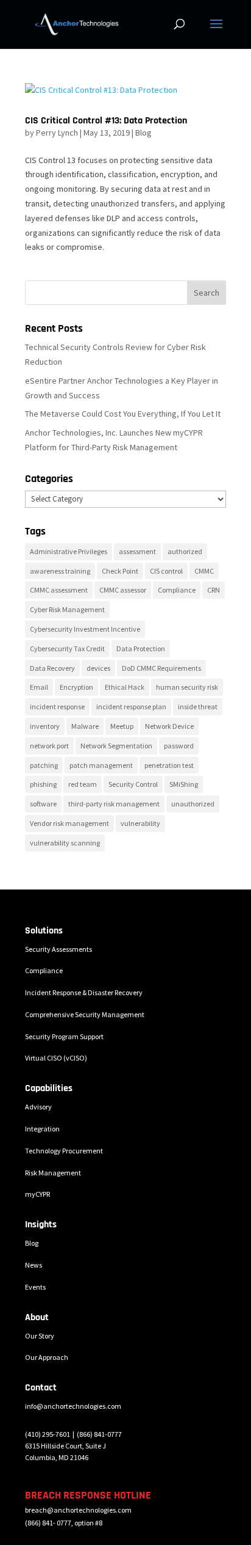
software (43, 803)
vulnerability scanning (65, 842)
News (33, 1264)
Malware (85, 726)
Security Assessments (58, 949)
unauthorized (192, 803)
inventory (45, 726)
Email (39, 687)
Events (35, 1286)
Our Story (39, 1335)
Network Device (169, 726)
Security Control (133, 784)
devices (98, 668)
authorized (185, 551)
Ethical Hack (124, 687)
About (37, 1317)
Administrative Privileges (68, 551)
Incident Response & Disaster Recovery (84, 992)
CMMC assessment (59, 589)
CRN (213, 589)
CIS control (166, 570)
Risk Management (53, 1172)
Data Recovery (52, 668)
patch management (101, 765)
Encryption (76, 687)
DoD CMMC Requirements (161, 668)
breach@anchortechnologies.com (78, 1509)
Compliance (177, 589)
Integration (42, 1128)
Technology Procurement (64, 1150)
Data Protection (140, 648)
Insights (41, 1224)
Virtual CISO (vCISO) (56, 1057)
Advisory (38, 1106)
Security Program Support (64, 1036)
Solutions (44, 930)
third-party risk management (114, 803)
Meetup (121, 726)
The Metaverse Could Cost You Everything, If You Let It (123, 413)
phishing (43, 784)
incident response (57, 706)
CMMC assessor (122, 589)
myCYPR (37, 1194)
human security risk (187, 687)
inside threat (197, 706)
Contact (41, 1387)
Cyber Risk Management (67, 609)
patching (44, 765)
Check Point (120, 570)
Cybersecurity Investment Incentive (85, 629)
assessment (137, 551)
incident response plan (131, 706)
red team (82, 784)
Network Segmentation (116, 745)
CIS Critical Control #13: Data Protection (106, 120)
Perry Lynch (57, 132)
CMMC (204, 570)
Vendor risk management (69, 823)
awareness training (60, 570)
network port (49, 745)
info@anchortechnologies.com (73, 1406)
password (179, 745)
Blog (143, 132)
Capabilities (48, 1088)
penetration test (169, 765)
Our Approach (46, 1357)
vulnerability (140, 823)
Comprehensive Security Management (84, 1014)
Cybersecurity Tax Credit (67, 648)
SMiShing (183, 784)
